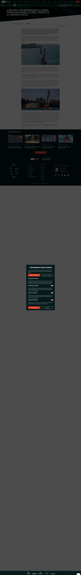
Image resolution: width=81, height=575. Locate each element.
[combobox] (78, 574)
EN (77, 574)
